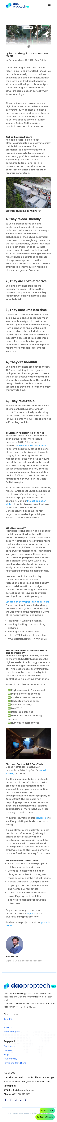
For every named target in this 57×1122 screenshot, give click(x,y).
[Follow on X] (10, 1100)
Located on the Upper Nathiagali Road (27, 601)
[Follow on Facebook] (5, 1100)
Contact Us (9, 1046)
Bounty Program (12, 1031)
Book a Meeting (46, 1117)
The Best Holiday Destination (30, 445)
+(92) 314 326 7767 (20, 1094)
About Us (8, 1019)
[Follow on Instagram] (15, 1100)
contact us (41, 817)
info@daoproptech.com (23, 1089)
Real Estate (40, 60)
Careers (8, 1050)
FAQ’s (6, 1054)
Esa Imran (14, 60)
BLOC (6, 1023)
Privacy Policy (10, 1058)
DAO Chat (48, 1110)
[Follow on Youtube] (25, 1100)
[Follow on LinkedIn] (20, 1100)
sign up (31, 913)
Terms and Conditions (15, 1062)
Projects (8, 1027)
